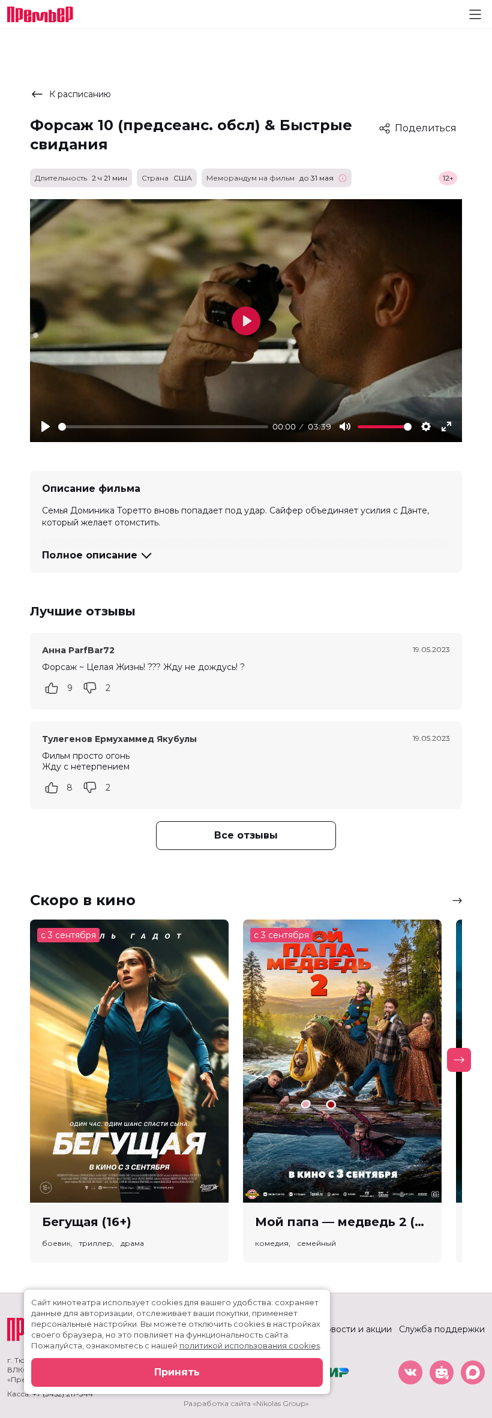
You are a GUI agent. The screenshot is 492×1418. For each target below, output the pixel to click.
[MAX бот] (473, 1372)
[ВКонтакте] (410, 1372)
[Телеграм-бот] (442, 1372)
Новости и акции (355, 1329)
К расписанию (80, 94)
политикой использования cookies (249, 1345)
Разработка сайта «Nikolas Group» (246, 1403)
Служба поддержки (442, 1329)
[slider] (163, 426)
